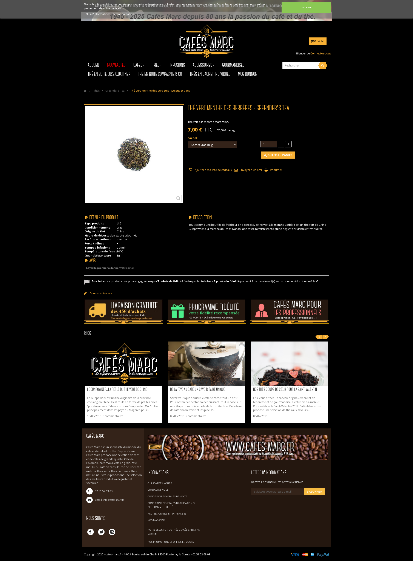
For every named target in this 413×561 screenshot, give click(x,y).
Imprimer (276, 170)
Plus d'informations (98, 14)
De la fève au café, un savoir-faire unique (197, 389)
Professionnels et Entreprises (167, 513)
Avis (92, 261)
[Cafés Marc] (206, 44)
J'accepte (306, 7)
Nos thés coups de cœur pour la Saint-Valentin (285, 389)
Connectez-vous (320, 53)
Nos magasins (156, 520)
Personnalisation (123, 14)
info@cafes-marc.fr (113, 499)
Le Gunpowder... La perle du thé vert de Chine (117, 389)
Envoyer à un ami (251, 170)
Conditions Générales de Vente (167, 496)
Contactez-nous (158, 489)
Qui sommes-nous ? (160, 483)
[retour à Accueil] (85, 91)
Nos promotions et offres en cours (171, 541)
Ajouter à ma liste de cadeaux (213, 170)
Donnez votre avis (100, 293)
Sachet (193, 138)
